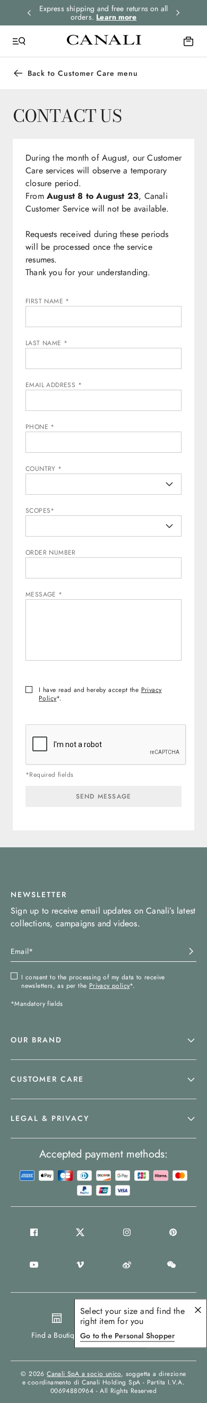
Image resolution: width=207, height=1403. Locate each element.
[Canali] (104, 40)
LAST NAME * (46, 343)
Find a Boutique (56, 1335)
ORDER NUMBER (50, 552)
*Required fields (49, 775)
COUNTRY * (43, 468)
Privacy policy (109, 985)
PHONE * (40, 427)
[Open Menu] (19, 41)
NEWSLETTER (39, 894)
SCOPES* (40, 510)
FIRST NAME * (47, 301)
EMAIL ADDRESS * (53, 385)
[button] (103, 1040)
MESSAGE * (44, 594)
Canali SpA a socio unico (84, 1374)
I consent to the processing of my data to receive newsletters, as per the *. (93, 981)
